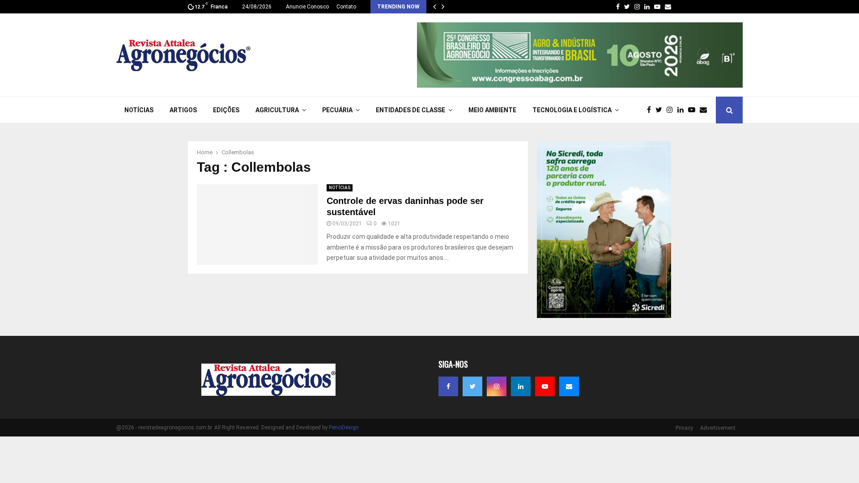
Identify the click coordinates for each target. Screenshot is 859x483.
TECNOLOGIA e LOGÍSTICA (572, 110)
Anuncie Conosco (307, 7)
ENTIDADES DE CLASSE (410, 110)
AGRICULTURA (277, 110)
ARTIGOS (183, 110)
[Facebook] (651, 110)
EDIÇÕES (226, 110)
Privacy (684, 428)
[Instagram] (672, 110)
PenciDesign (344, 427)
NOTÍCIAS (138, 110)
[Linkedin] (682, 110)
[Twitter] (661, 110)
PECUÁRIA (337, 110)
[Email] (705, 110)
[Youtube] (694, 110)
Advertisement (718, 428)
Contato (346, 7)
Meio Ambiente (492, 110)
